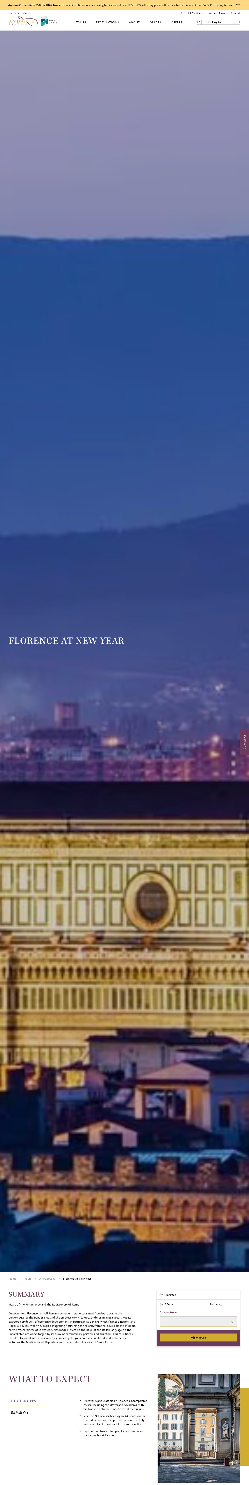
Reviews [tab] (20, 1412)
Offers (176, 22)
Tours (81, 22)
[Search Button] (237, 22)
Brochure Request (217, 12)
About (134, 22)
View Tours (198, 1337)
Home (13, 1278)
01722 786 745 (196, 12)
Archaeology (47, 1278)
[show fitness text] (220, 1304)
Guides (155, 22)
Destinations (107, 22)
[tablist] (42, 1407)
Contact (235, 12)
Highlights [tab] (23, 1401)
